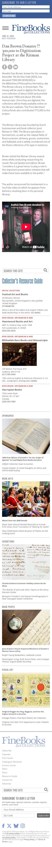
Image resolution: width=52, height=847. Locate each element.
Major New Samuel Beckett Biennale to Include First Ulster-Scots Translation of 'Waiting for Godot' (25, 525)
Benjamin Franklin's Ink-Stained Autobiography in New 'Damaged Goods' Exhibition (25, 597)
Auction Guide (9, 765)
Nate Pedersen (8, 38)
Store (4, 772)
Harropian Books (12, 389)
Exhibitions (8, 541)
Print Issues (7, 758)
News (4, 768)
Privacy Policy (29, 839)
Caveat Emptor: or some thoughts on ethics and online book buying (24, 469)
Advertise (6, 783)
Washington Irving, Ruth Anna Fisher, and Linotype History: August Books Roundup (25, 660)
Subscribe (6, 750)
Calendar (6, 754)
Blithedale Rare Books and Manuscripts (25, 340)
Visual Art (7, 669)
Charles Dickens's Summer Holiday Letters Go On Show (24, 584)
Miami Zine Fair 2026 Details (14, 520)
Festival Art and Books (15, 294)
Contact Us (7, 779)
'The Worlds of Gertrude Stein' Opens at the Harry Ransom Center (25, 591)
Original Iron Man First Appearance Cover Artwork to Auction (25, 723)
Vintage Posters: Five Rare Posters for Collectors (24, 718)
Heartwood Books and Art (17, 321)
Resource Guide (9, 776)
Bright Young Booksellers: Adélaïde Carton (21, 655)
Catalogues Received (11, 761)
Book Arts (7, 478)
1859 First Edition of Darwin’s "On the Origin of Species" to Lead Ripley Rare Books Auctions (22, 458)
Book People (8, 607)
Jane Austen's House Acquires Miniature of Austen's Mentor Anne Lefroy (25, 650)
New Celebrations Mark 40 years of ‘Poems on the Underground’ (25, 532)
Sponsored (8, 415)
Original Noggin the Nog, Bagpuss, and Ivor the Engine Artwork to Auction (23, 712)
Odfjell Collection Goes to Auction (17, 464)
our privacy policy (13, 833)
